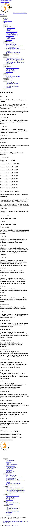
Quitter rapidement (4, 2)
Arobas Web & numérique (12, 525)
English (5, 22)
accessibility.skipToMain (6, 0)
